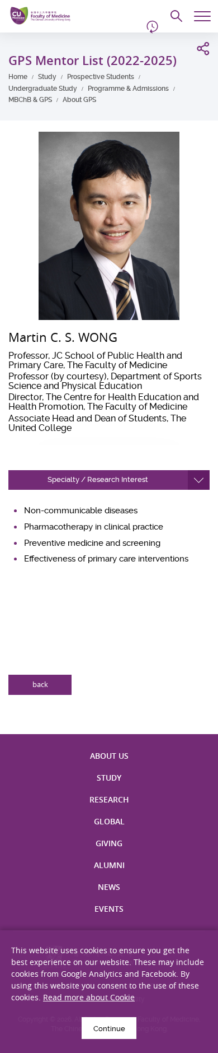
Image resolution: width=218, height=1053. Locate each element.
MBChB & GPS (30, 100)
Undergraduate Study (42, 88)
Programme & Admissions (128, 88)
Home (17, 77)
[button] (109, 480)
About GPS (79, 100)
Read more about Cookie (89, 997)
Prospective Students (100, 77)
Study (47, 77)
